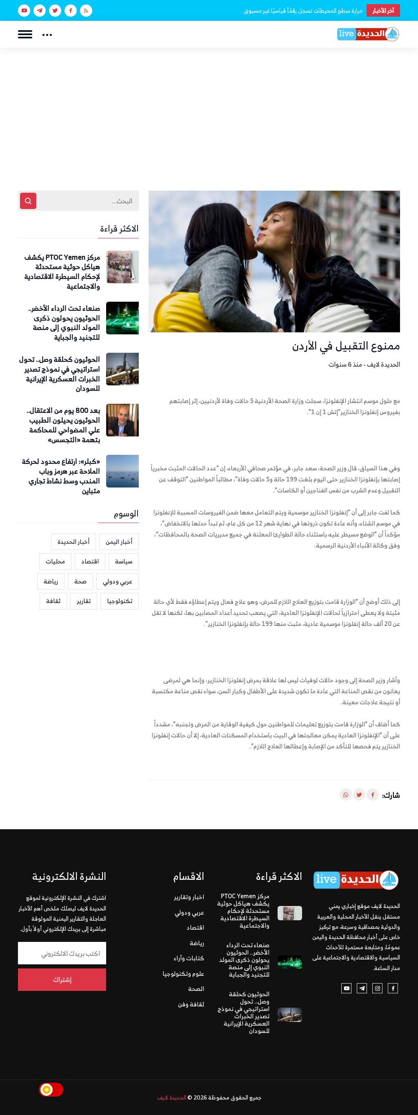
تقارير (84, 600)
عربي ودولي (117, 581)
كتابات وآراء (189, 958)
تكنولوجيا (119, 600)
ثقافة (53, 600)
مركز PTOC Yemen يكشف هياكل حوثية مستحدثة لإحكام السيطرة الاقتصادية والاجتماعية (62, 272)
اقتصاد (90, 561)
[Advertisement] (209, 109)
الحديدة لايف (171, 1097)
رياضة (51, 581)
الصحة (196, 988)
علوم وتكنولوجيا (183, 973)
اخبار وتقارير (189, 896)
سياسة (123, 561)
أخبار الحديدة (73, 541)
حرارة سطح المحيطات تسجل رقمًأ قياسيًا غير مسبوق (303, 10)
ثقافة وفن (191, 1004)
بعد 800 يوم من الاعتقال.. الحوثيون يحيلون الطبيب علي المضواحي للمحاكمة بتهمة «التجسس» (63, 425)
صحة (80, 581)
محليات (55, 561)
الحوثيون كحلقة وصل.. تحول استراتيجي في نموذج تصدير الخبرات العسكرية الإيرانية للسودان (59, 374)
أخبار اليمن (119, 541)
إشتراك (62, 979)
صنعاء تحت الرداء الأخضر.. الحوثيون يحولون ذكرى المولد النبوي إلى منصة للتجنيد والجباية (64, 323)
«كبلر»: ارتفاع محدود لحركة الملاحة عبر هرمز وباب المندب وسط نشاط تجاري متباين (61, 476)
